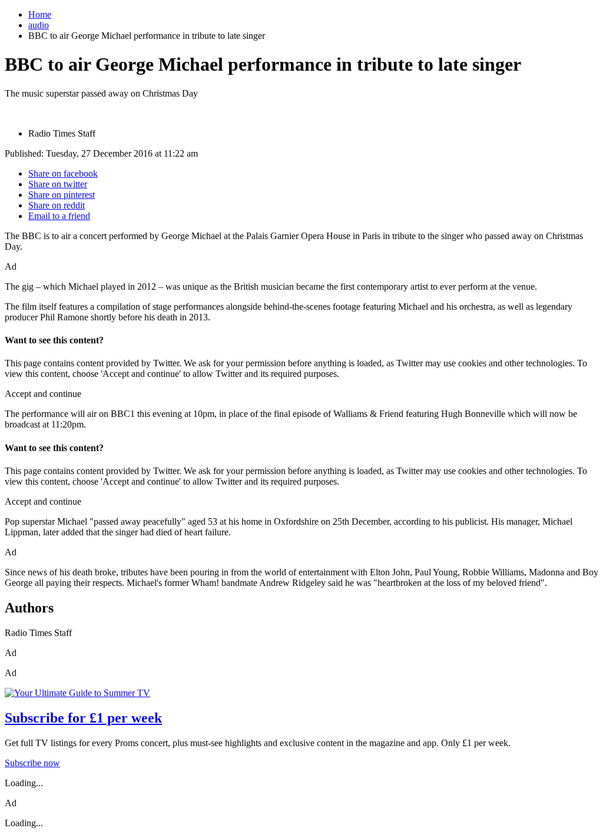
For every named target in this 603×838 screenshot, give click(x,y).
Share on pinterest (61, 195)
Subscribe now (32, 763)
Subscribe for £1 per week (83, 718)
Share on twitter (57, 184)
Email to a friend (59, 216)
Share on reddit (56, 205)
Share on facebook (63, 173)
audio (38, 25)
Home (39, 14)
